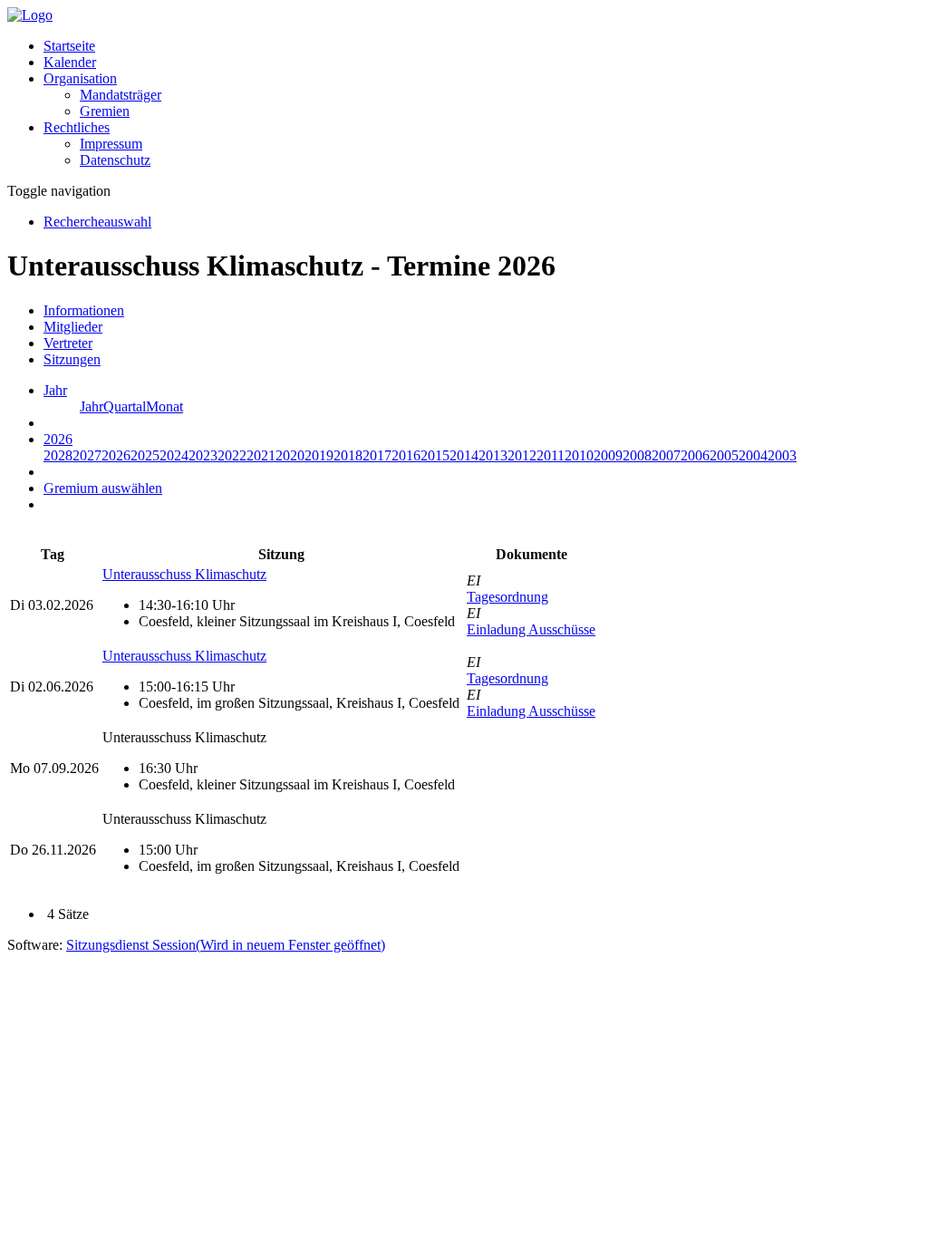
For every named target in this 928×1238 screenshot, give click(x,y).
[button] (80, 78)
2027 (87, 455)
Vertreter (68, 343)
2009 (608, 455)
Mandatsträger (120, 94)
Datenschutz (115, 160)
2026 (116, 455)
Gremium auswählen (103, 488)
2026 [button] (58, 439)
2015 (435, 455)
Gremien (105, 111)
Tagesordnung (507, 596)
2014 (464, 455)
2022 (232, 455)
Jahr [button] (55, 390)
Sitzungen (72, 359)
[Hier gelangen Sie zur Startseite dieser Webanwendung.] (30, 15)
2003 (782, 455)
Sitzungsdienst (225, 945)
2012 (522, 455)
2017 (377, 455)
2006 (695, 455)
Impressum (111, 143)
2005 (724, 455)
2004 (753, 455)
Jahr (91, 406)
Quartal (124, 406)
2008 (637, 455)
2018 (348, 455)
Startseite (69, 45)
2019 (319, 455)
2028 (58, 455)
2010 (579, 455)
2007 (666, 455)
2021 (261, 455)
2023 (203, 455)
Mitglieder (73, 326)
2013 (493, 455)
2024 (174, 455)
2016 (406, 455)
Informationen (84, 310)
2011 (550, 455)
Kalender (70, 62)
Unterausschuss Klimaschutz (184, 574)
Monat (164, 406)
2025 (145, 455)
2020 (290, 455)
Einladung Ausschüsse (531, 629)
